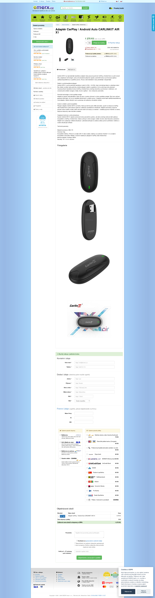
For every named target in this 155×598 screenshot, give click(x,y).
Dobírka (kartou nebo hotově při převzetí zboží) (103, 436)
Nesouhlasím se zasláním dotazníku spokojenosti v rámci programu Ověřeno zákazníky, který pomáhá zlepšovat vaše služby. (89, 545)
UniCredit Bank (110, 463)
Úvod (57, 24)
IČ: (71, 418)
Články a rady (38, 109)
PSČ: (70, 396)
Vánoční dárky (39, 95)
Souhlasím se (90, 541)
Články (53, 1)
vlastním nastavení (141, 586)
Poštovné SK (36, 34)
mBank (106, 481)
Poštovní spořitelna (106, 472)
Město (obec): (68, 392)
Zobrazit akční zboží (42, 41)
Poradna (48, 1)
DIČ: (70, 422)
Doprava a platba (39, 576)
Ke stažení (61, 578)
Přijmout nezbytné (143, 591)
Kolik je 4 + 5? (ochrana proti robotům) (65, 552)
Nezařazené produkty (40, 581)
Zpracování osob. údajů (64, 581)
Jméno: (69, 379)
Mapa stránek (61, 579)
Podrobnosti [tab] (61, 69)
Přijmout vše (128, 591)
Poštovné (35, 31)
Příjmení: (69, 383)
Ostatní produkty (65, 24)
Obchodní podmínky (40, 579)
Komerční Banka (106, 486)
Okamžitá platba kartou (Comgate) (108, 442)
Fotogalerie (38, 106)
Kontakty (37, 574)
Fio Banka (106, 490)
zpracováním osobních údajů (94, 541)
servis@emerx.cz (70, 1)
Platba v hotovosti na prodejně (105, 500)
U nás (35, 37)
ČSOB (105, 468)
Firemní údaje (76, 408)
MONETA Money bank (110, 459)
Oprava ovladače (37, 28)
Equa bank (106, 454)
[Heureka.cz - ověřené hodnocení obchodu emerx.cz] (42, 122)
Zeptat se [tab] (72, 69)
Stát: (70, 401)
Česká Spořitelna (106, 495)
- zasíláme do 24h (43, 88)
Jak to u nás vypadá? (40, 578)
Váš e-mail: (68, 362)
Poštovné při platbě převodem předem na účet (105, 449)
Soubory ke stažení (40, 102)
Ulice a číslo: (68, 387)
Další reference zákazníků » (42, 82)
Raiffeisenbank (107, 477)
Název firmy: (68, 413)
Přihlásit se (103, 1)
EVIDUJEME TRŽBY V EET (98, 595)
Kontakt (36, 1)
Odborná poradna (39, 99)
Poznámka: (69, 533)
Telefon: (69, 367)
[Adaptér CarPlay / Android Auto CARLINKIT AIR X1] (69, 46)
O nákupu (41, 1)
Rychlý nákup (115, 42)
